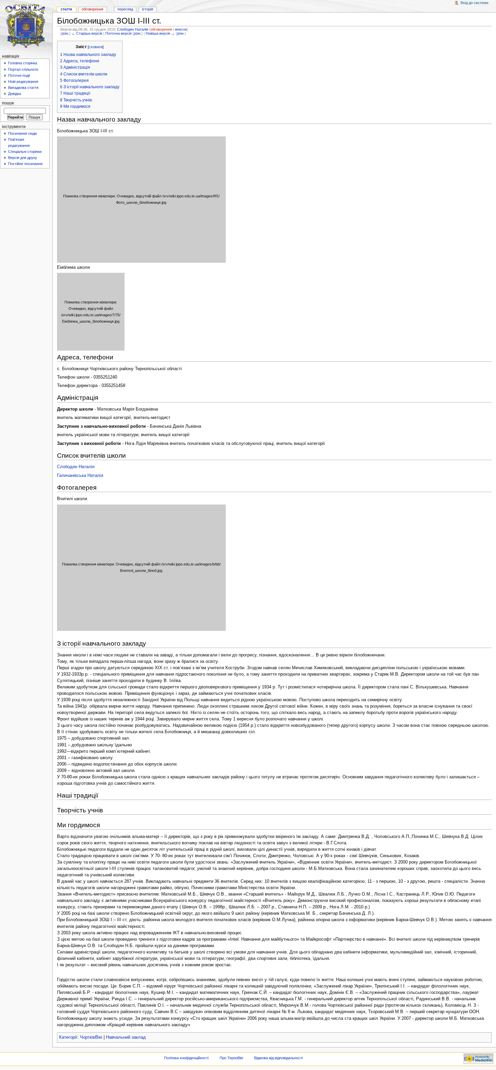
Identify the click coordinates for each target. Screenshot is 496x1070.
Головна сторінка (22, 63)
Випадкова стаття (23, 88)
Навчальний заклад (126, 1037)
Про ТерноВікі (231, 1058)
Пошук (8, 103)
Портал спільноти (23, 69)
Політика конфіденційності (186, 1058)
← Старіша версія (87, 33)
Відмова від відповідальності (278, 1058)
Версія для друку (22, 158)
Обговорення (92, 9)
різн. (65, 33)
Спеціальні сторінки (25, 152)
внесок (181, 29)
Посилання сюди (22, 133)
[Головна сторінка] (26, 26)
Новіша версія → (160, 33)
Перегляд (125, 9)
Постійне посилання (25, 164)
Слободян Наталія (132, 29)
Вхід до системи (474, 3)
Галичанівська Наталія (80, 475)
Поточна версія (118, 33)
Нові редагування (23, 81)
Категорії (68, 1037)
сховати (96, 47)
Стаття (66, 9)
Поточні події (19, 75)
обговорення (161, 29)
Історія (147, 9)
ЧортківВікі (91, 1037)
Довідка (14, 94)
